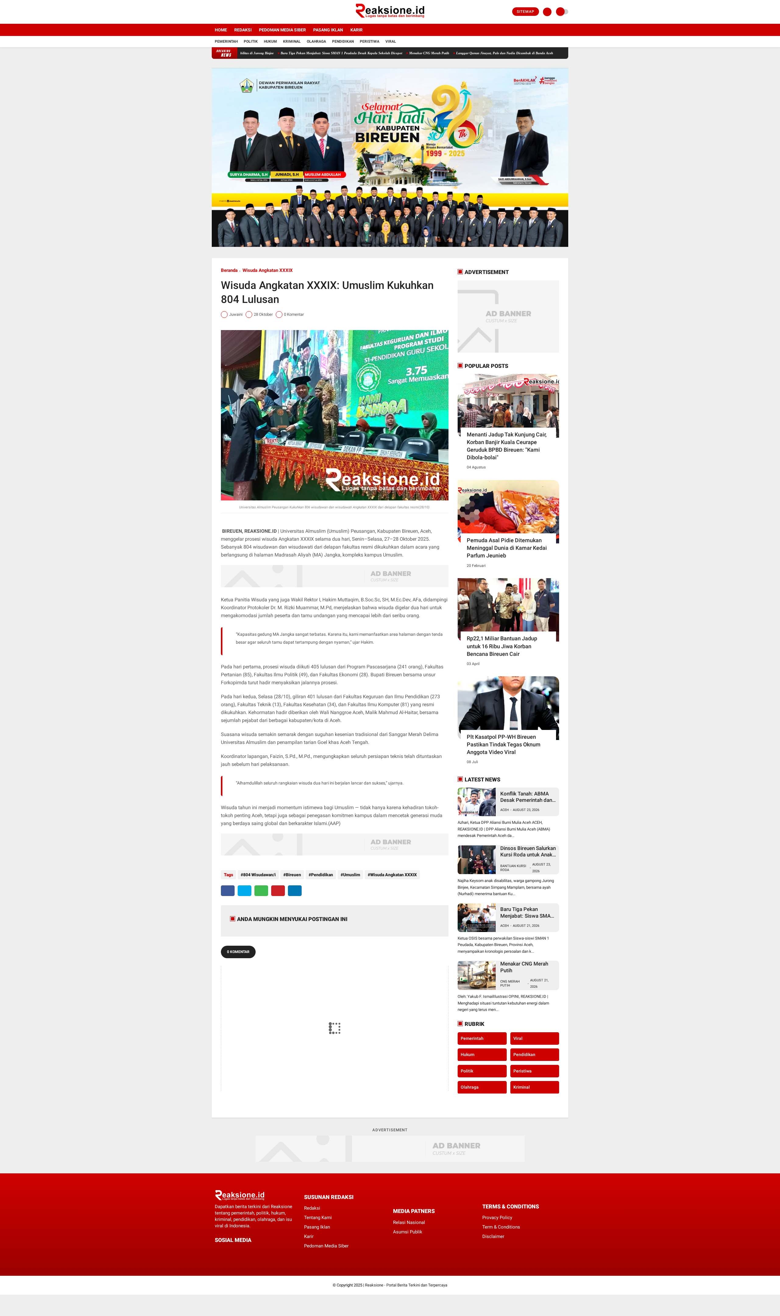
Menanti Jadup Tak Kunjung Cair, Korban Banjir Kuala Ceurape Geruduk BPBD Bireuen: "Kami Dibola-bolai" (507, 446)
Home (221, 29)
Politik (251, 41)
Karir (356, 29)
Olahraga (316, 41)
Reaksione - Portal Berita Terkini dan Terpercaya (406, 1285)
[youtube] (238, 12)
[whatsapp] (261, 890)
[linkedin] (295, 890)
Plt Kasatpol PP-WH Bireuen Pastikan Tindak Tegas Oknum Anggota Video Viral (504, 744)
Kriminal (292, 41)
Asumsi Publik (407, 1232)
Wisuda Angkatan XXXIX (268, 270)
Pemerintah (226, 41)
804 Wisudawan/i (259, 874)
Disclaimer (493, 1236)
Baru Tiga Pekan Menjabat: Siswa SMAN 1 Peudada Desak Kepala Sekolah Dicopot (291, 53)
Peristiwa (369, 41)
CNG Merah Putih (510, 983)
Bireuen (293, 874)
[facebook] (213, 12)
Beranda (229, 270)
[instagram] (230, 12)
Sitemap (525, 11)
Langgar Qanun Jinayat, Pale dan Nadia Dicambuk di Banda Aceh (454, 53)
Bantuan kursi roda (513, 868)
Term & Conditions (501, 1227)
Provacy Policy (497, 1217)
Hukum (270, 41)
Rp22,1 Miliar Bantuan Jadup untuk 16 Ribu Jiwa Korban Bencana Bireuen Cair (502, 646)
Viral (390, 41)
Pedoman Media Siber (282, 29)
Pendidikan (343, 41)
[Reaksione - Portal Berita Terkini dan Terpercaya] (390, 20)
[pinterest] (278, 890)
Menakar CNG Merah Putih (379, 53)
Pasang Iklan (328, 29)
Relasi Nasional (409, 1222)
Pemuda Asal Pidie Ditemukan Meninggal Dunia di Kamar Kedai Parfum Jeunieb (507, 548)
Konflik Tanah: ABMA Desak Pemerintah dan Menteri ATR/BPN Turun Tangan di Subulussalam (528, 797)
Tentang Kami (318, 1217)
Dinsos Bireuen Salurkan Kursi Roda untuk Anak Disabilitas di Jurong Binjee (528, 851)
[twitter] (222, 12)
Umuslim (351, 874)
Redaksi (243, 29)
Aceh (504, 810)
